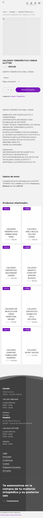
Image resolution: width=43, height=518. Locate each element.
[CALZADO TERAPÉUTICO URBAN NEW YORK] (11, 215)
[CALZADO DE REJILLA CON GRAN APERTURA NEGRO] (11, 295)
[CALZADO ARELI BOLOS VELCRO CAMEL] (31, 215)
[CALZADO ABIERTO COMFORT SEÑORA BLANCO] (31, 254)
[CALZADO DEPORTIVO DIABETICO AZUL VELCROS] (31, 295)
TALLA (6, 78)
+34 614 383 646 (10, 399)
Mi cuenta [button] (7, 471)
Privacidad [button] (7, 457)
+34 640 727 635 (10, 428)
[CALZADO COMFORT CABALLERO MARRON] (11, 336)
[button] (39, 3)
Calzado (12, 12)
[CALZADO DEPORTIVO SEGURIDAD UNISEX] (11, 254)
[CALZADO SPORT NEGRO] (31, 336)
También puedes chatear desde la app (10, 515)
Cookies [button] (6, 464)
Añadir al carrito (28, 90)
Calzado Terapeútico (25, 12)
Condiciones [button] (8, 460)
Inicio (4, 12)
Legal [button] (5, 453)
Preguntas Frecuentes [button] (12, 467)
